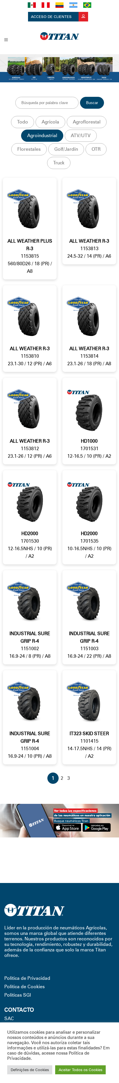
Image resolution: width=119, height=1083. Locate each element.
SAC (9, 1018)
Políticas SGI (17, 995)
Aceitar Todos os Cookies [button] (80, 1069)
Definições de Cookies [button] (30, 1069)
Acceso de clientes (52, 16)
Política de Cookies (24, 986)
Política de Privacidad (27, 978)
